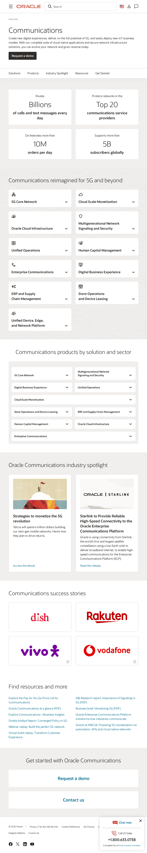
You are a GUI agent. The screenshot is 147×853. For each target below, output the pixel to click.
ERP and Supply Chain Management (99, 411)
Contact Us (34, 832)
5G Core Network (24, 375)
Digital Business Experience (30, 387)
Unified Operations (89, 387)
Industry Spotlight (57, 73)
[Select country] (122, 6)
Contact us (73, 800)
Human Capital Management (31, 424)
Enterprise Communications (30, 436)
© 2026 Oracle (16, 826)
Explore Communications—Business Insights (36, 714)
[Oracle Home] (29, 6)
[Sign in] (129, 6)
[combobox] (80, 6)
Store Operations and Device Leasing (36, 411)
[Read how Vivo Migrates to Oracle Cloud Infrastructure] (40, 651)
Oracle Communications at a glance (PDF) (35, 708)
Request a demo (23, 56)
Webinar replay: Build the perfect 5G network (37, 727)
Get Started (102, 73)
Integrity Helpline (17, 832)
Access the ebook (24, 565)
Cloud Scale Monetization (29, 399)
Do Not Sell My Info (48, 826)
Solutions (14, 73)
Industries (13, 19)
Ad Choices (89, 826)
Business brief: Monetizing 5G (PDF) (98, 708)
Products (33, 73)
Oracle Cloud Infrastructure (93, 424)
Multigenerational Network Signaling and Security (93, 373)
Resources (81, 73)
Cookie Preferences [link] (71, 826)
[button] (11, 6)
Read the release (90, 565)
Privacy (33, 826)
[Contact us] (136, 6)
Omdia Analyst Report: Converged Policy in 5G (38, 720)
